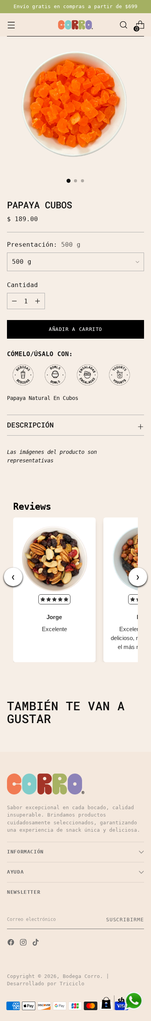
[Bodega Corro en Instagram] (24, 943)
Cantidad (22, 285)
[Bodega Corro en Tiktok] (36, 943)
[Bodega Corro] (75, 24)
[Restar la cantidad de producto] (14, 301)
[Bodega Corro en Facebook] (11, 943)
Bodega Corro (81, 976)
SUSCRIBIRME (125, 919)
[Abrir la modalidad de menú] (11, 25)
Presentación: (44, 244)
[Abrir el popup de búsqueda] (123, 25)
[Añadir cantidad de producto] (38, 301)
